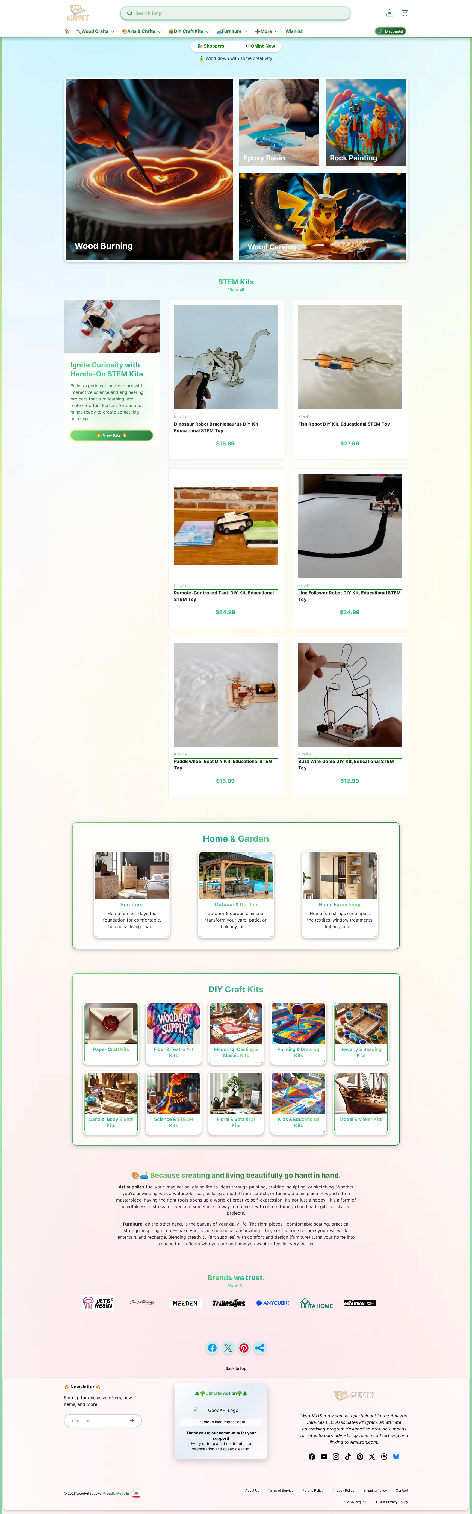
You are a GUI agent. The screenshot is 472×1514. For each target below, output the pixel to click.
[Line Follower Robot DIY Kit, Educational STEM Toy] (350, 526)
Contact (402, 1490)
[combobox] (235, 13)
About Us (252, 1490)
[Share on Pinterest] (243, 1347)
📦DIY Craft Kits (186, 31)
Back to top (236, 1368)
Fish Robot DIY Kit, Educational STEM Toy (344, 424)
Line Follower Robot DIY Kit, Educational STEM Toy (349, 596)
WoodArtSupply (88, 1493)
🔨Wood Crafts (92, 31)
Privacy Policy (343, 1490)
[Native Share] (259, 1347)
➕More (263, 31)
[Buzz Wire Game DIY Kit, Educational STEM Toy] (350, 695)
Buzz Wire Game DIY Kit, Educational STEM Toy (346, 765)
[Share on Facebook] (212, 1347)
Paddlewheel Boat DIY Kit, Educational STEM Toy (223, 765)
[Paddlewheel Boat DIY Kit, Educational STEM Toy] (226, 695)
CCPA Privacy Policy (392, 1502)
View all (236, 290)
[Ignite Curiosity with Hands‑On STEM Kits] (112, 327)
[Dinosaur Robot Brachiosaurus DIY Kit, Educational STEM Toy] (226, 357)
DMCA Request (355, 1502)
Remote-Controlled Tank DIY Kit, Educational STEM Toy (224, 596)
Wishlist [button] (294, 31)
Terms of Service (281, 1490)
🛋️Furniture (229, 31)
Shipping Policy (375, 1490)
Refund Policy (313, 1490)
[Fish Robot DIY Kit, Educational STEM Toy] (350, 357)
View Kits (112, 435)
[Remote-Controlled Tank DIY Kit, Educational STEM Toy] (226, 526)
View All (236, 1285)
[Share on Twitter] (228, 1347)
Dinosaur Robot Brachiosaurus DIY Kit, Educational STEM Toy (216, 427)
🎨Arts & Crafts (138, 31)
